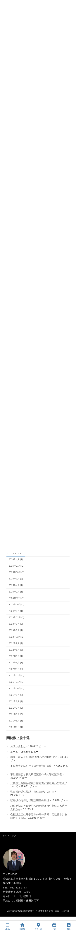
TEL (68, 929)
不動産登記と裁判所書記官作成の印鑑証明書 (36, 774)
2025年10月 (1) (16, 572)
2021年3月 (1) (16, 727)
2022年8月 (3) (16, 650)
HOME (22, 929)
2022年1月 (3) (16, 669)
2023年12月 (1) (16, 617)
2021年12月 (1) (16, 675)
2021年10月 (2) (16, 688)
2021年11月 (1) (16, 682)
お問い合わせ (18, 746)
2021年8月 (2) (16, 701)
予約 (54, 929)
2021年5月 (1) (16, 720)
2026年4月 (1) (16, 559)
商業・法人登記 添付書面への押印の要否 (34, 756)
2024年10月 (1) (16, 604)
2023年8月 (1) (16, 630)
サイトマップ (9, 835)
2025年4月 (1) (16, 585)
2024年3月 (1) (16, 611)
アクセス (38, 929)
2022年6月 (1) (16, 656)
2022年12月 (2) (16, 636)
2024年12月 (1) (16, 598)
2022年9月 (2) (16, 643)
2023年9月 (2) (16, 624)
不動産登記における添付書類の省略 (31, 765)
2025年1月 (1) (16, 591)
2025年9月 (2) (16, 578)
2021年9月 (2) (16, 695)
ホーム (14, 751)
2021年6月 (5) (16, 714)
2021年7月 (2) (16, 708)
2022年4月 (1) (16, 662)
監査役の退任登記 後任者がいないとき (34, 791)
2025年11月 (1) (16, 566)
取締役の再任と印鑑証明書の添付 (29, 800)
